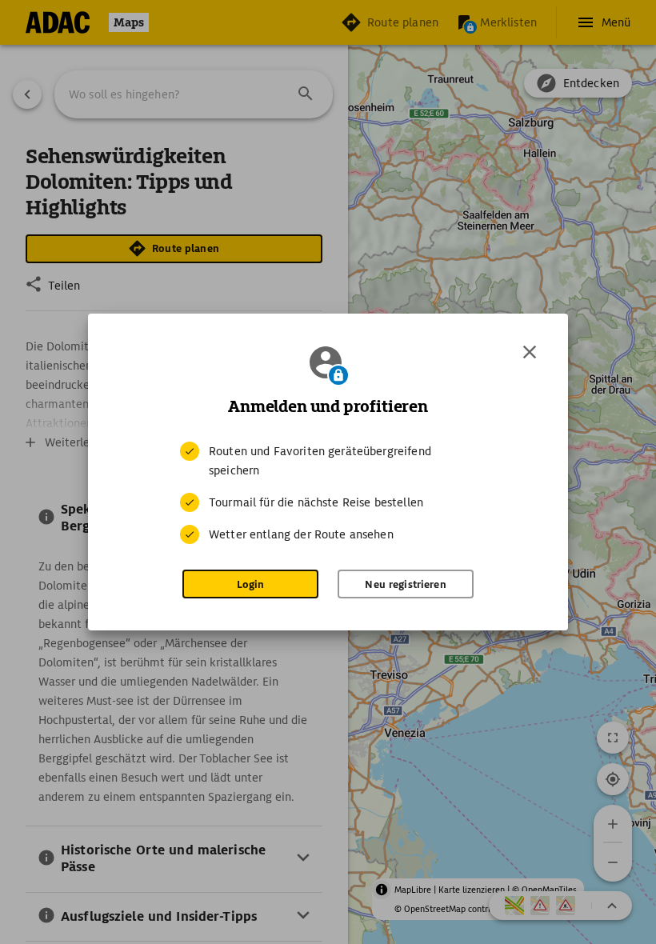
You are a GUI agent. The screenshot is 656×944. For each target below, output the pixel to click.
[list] (328, 493)
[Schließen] (529, 352)
